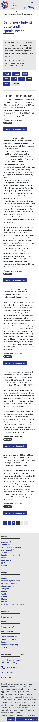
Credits (4, 594)
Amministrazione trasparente (12, 547)
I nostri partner (6, 617)
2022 (29, 79)
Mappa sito (5, 599)
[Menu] (36, 2)
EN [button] (32, 2)
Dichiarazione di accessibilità (12, 604)
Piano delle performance (10, 581)
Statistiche (5, 602)
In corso (16, 74)
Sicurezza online (7, 586)
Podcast (4, 642)
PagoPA (4, 578)
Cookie (3, 591)
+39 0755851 (12, 667)
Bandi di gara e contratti (10, 555)
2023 (21, 79)
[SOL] (32, 7)
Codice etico (6, 560)
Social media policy (8, 639)
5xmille (4, 647)
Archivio (16, 84)
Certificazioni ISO (7, 627)
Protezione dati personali (10, 583)
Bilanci (3, 558)
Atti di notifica (6, 553)
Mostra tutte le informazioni (15, 129)
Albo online (5, 545)
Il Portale (4, 597)
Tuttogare (5, 589)
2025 (7, 79)
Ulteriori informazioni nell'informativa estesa (18, 715)
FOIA (3, 563)
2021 (7, 84)
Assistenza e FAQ (8, 550)
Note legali (5, 566)
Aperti (7, 74)
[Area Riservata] (25, 7)
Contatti (10, 673)
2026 (25, 74)
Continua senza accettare (27, 719)
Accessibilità (6, 542)
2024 (14, 79)
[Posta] (29, 7)
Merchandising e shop (9, 645)
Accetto (11, 719)
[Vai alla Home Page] (9, 5)
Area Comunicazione (9, 637)
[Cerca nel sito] (36, 7)
